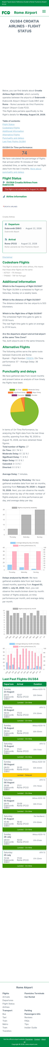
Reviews (28, 1017)
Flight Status (8, 124)
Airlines (6, 1007)
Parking (28, 1010)
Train (5, 1020)
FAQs (26, 1020)
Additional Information (13, 131)
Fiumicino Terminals (34, 993)
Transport (7, 1010)
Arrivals (6, 997)
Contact (37, 1039)
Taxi (4, 1017)
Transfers (7, 1031)
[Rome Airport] (6, 12)
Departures (8, 1000)
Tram (5, 1027)
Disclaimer (29, 1039)
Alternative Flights (11, 134)
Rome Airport (25, 12)
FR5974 (29, 358)
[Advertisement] (24, 61)
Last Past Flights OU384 (14, 141)
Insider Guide (30, 1027)
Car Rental (29, 997)
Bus (4, 1014)
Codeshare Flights (11, 127)
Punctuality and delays (13, 138)
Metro (5, 1024)
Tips (26, 1024)
